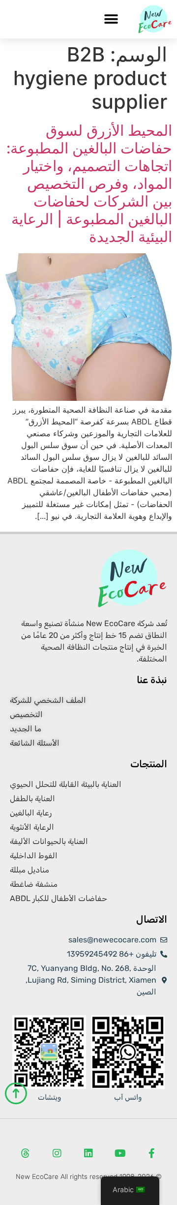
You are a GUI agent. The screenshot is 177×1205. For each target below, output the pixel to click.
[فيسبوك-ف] (151, 1153)
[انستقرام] (57, 1153)
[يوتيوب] (120, 1153)
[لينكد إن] (88, 1153)
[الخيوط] (25, 1153)
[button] (111, 19)
